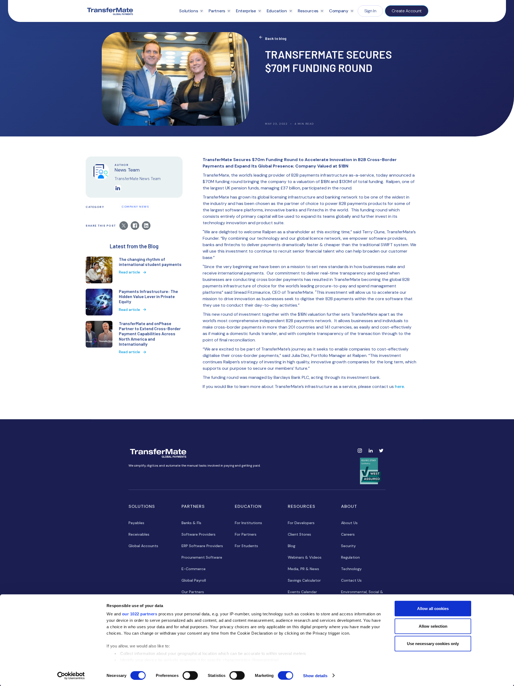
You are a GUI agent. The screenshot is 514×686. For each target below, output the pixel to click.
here (399, 386)
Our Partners (193, 591)
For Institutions (248, 522)
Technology (351, 568)
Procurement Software (202, 557)
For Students (246, 545)
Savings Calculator (304, 580)
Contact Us (351, 580)
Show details (315, 675)
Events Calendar (302, 591)
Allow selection (433, 626)
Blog (291, 545)
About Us (349, 522)
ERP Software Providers (202, 545)
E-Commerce (194, 568)
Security (348, 545)
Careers (348, 534)
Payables (136, 522)
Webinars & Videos (305, 557)
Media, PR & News (303, 568)
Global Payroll (194, 580)
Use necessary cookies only (433, 643)
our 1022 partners (139, 614)
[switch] (190, 675)
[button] (191, 11)
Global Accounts (143, 545)
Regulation (350, 557)
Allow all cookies (433, 608)
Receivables (138, 534)
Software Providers (199, 534)
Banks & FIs (191, 522)
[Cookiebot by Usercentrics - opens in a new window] (71, 676)
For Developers (301, 522)
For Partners (245, 534)
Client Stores (299, 534)
